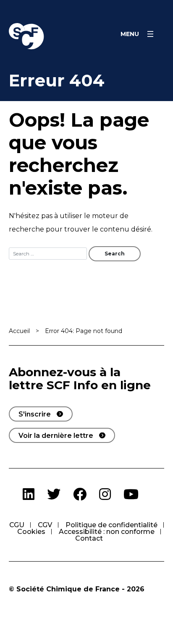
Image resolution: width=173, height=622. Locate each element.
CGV (45, 525)
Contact (89, 538)
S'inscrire (34, 414)
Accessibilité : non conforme (107, 532)
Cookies (31, 532)
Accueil (19, 331)
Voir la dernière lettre (55, 436)
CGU (16, 525)
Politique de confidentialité (111, 525)
